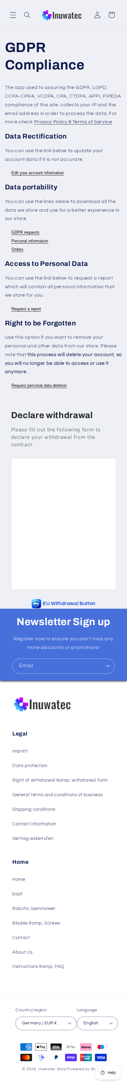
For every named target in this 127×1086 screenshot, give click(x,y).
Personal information (29, 241)
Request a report (26, 309)
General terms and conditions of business (57, 794)
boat (17, 894)
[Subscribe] (107, 666)
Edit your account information (37, 172)
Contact (21, 937)
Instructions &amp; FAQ (38, 966)
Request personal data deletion (39, 385)
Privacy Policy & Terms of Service (73, 121)
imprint (20, 751)
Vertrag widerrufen (32, 838)
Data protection (29, 765)
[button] (13, 15)
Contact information (34, 824)
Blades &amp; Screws (36, 923)
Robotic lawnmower (34, 908)
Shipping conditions (33, 809)
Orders (17, 249)
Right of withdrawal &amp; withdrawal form (60, 780)
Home (18, 879)
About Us (22, 952)
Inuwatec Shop (52, 1069)
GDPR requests (25, 232)
